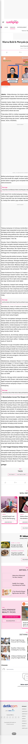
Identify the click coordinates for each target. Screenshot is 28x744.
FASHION (12, 27)
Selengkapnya (10, 621)
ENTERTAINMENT (22, 27)
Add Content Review (11, 617)
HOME (6, 27)
